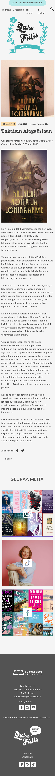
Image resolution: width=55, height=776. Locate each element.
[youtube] (33, 707)
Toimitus (6, 9)
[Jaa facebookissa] (16, 450)
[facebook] (27, 612)
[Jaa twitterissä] (21, 450)
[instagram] (27, 513)
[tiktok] (33, 764)
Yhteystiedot (25, 701)
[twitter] (27, 563)
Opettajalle (18, 9)
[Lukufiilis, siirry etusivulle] (28, 33)
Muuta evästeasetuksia (38, 717)
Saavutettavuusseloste (14, 717)
